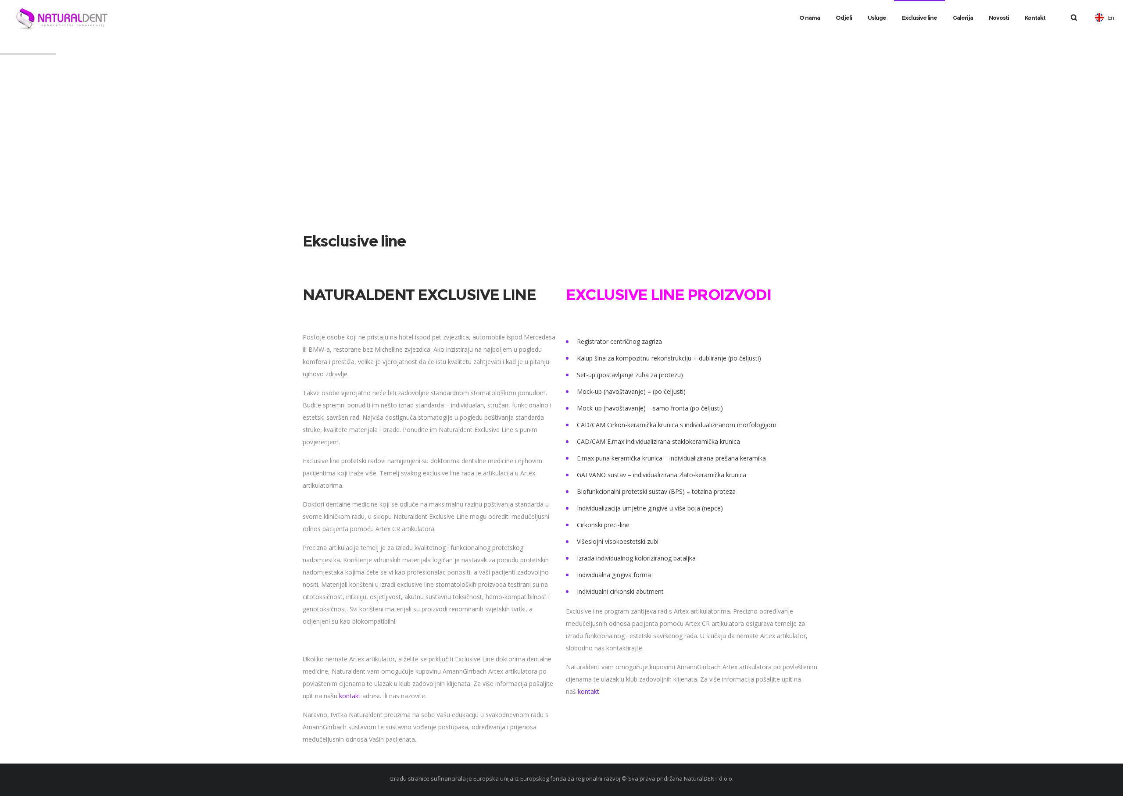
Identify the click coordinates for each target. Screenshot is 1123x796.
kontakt (350, 696)
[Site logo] (70, 17)
